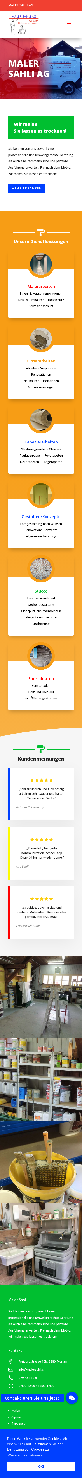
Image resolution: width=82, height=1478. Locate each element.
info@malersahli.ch (32, 1369)
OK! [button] (41, 1466)
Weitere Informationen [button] (25, 1455)
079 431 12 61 (29, 1377)
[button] (72, 1398)
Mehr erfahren (27, 188)
